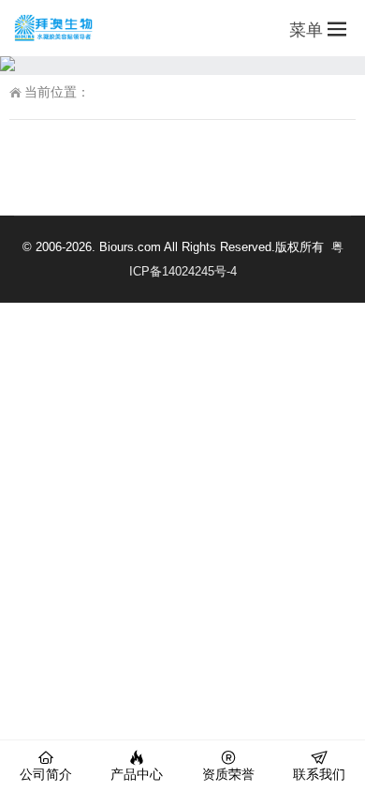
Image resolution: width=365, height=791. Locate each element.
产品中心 (136, 774)
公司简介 (46, 774)
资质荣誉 (228, 774)
